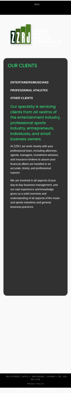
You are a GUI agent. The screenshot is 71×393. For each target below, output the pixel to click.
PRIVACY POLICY (35, 384)
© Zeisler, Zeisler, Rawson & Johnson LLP (35, 390)
